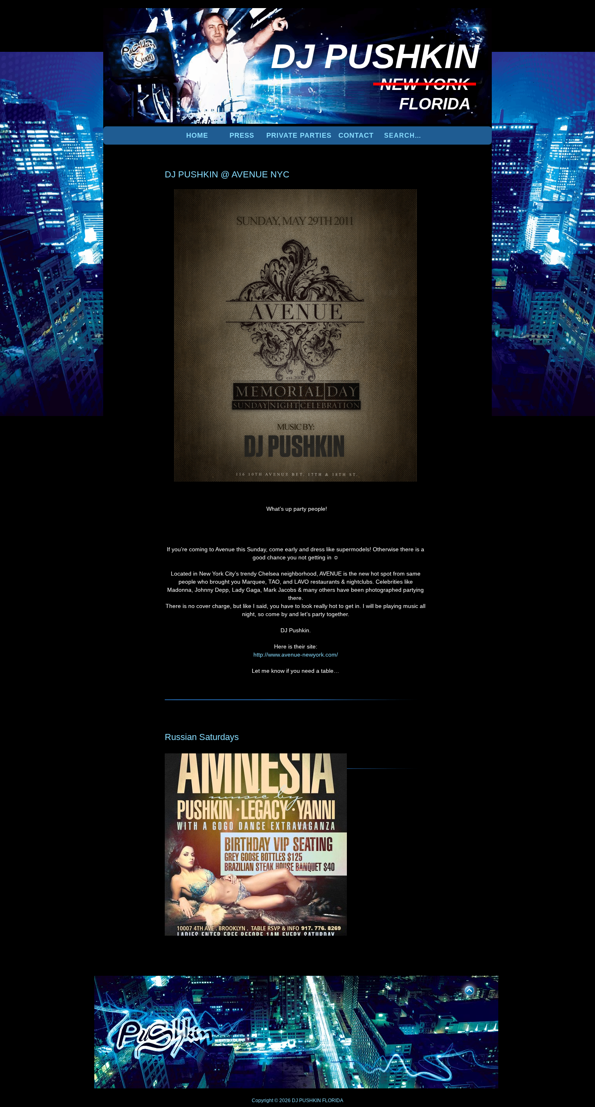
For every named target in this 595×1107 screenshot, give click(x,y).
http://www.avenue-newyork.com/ (295, 654)
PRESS (242, 135)
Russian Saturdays (202, 737)
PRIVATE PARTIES (299, 135)
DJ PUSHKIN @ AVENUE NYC (227, 174)
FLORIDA (332, 1100)
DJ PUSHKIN (306, 1100)
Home (197, 135)
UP (464, 989)
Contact (356, 135)
